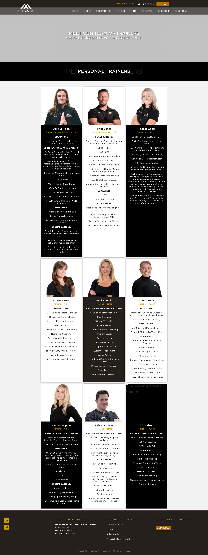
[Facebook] (6, 520)
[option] (104, 34)
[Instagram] (6, 527)
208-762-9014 (69, 533)
